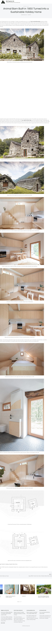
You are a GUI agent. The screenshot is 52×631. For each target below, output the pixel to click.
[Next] (50, 593)
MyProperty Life (24, 14)
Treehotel (24, 596)
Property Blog (26, 6)
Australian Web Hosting (31, 610)
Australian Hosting (42, 610)
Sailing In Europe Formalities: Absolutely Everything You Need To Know (19, 613)
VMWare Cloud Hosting (5, 610)
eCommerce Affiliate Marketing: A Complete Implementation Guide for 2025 (6, 613)
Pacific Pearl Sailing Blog (18, 610)
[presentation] (11, 589)
